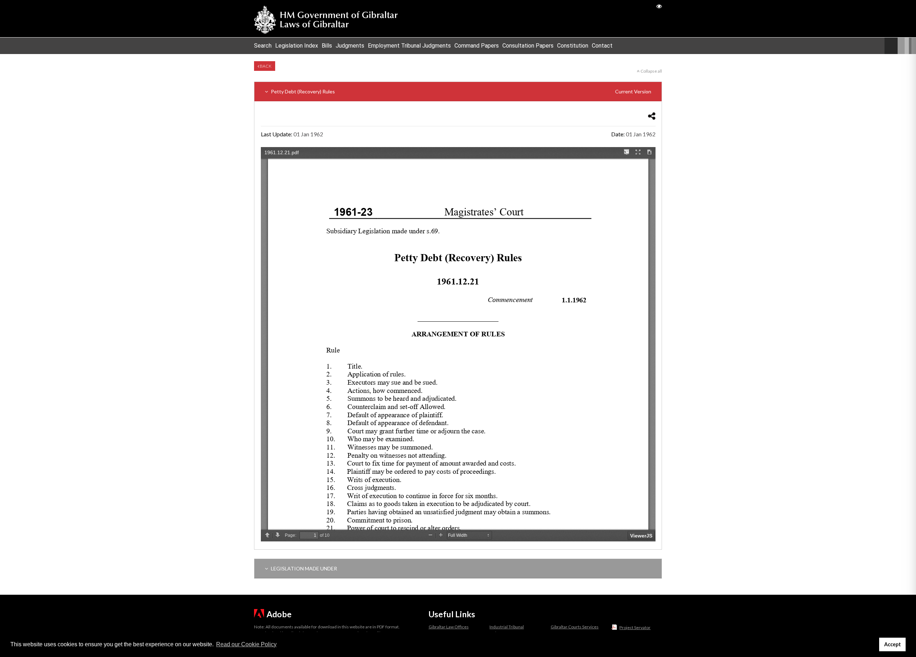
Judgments (350, 45)
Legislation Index (296, 45)
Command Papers (476, 45)
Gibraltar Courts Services (575, 626)
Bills (327, 45)
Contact (602, 45)
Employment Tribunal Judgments (409, 45)
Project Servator (635, 627)
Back (265, 66)
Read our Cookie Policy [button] (246, 644)
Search (263, 45)
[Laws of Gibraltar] (326, 18)
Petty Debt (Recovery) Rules (460, 91)
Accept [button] (892, 644)
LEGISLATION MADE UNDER (303, 568)
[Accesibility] (659, 6)
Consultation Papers (528, 45)
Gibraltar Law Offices (449, 626)
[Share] (652, 116)
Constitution (572, 45)
